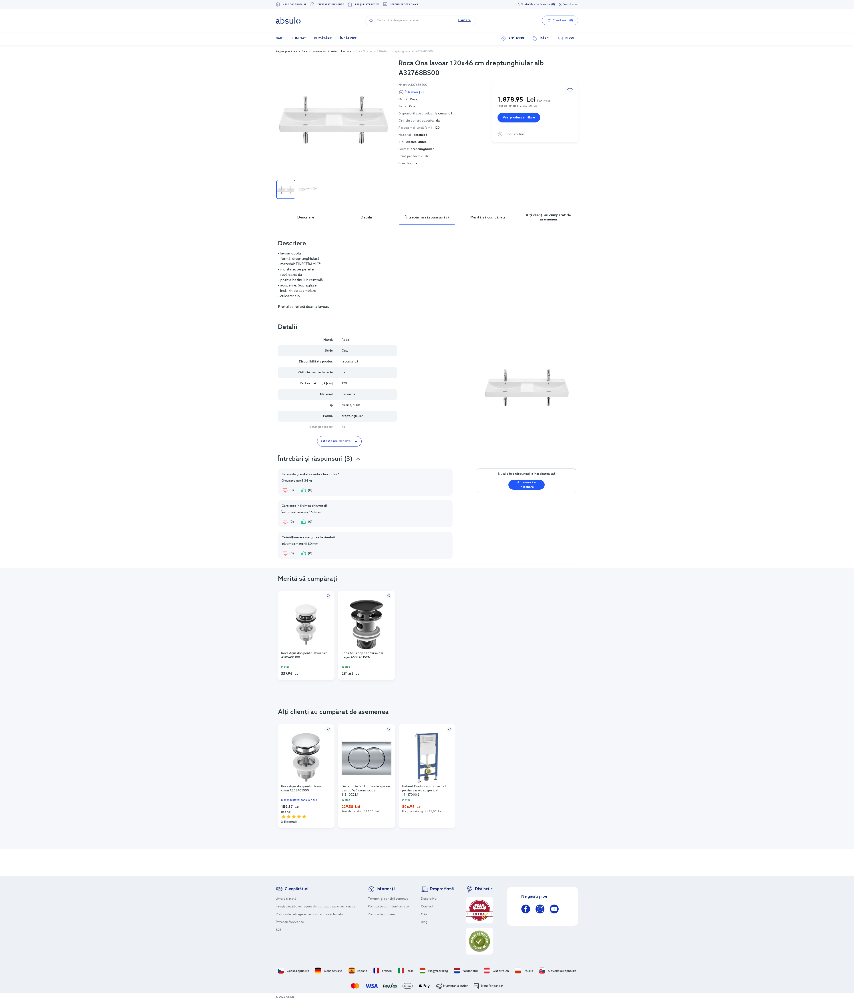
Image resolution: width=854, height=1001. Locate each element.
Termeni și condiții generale (388, 899)
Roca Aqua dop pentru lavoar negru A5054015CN (362, 655)
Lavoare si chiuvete (324, 51)
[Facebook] (525, 910)
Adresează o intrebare (526, 484)
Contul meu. (570, 4)
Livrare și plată (286, 899)
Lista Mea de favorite (536, 4)
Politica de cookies (381, 914)
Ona (412, 106)
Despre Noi (429, 899)
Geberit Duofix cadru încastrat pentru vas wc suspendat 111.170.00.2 (424, 790)
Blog (424, 922)
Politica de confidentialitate (388, 907)
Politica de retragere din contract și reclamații (309, 914)
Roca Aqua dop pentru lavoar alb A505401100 (304, 655)
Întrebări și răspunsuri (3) (427, 217)
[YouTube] (554, 910)
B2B (279, 930)
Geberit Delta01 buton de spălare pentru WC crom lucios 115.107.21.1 (366, 790)
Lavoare (346, 51)
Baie (304, 51)
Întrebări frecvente (290, 922)
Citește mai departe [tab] (336, 441)
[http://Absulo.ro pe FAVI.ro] (479, 910)
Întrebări (414, 92)
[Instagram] (540, 910)
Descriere (305, 217)
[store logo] (288, 20)
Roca (345, 340)
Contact (427, 907)
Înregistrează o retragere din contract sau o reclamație (316, 907)
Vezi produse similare (519, 118)
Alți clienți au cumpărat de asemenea (548, 217)
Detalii (366, 217)
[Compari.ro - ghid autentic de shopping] (479, 941)
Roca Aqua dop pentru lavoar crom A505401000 (302, 789)
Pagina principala (286, 51)
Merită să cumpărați (487, 217)
